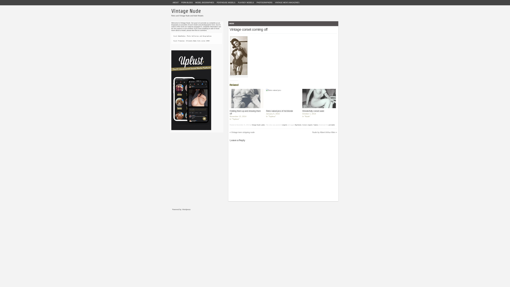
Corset (304, 125)
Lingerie (231, 24)
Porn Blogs (187, 3)
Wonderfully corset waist (313, 111)
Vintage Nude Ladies (258, 125)
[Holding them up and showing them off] (246, 98)
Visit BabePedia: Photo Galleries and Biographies (192, 36)
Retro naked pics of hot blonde (279, 111)
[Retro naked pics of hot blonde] (283, 98)
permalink (332, 125)
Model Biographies (204, 3)
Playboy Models (246, 3)
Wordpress (186, 209)
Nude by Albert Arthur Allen (324, 132)
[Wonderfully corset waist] (319, 98)
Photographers (264, 3)
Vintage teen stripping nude (242, 132)
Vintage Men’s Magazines (287, 3)
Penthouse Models (226, 3)
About (176, 3)
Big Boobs (298, 125)
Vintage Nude (186, 11)
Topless (315, 125)
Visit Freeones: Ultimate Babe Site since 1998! (191, 41)
